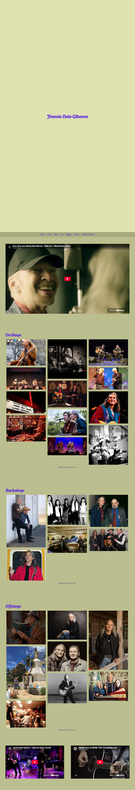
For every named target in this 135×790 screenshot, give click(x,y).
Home (42, 234)
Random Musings (88, 234)
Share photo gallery (68, 467)
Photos (68, 234)
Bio (62, 234)
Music (56, 234)
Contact (76, 234)
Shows (49, 234)
